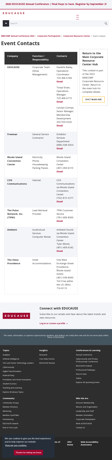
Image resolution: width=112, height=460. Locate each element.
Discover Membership (85, 403)
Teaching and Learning (12, 388)
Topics (6, 350)
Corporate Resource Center (76, 36)
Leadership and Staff (85, 411)
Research (43, 355)
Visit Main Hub (93, 99)
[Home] (14, 13)
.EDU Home (70, 444)
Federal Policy (8, 375)
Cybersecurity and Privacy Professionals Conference (87, 360)
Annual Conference (84, 355)
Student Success (10, 383)
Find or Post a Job (10, 427)
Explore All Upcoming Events (88, 382)
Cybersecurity (8, 367)
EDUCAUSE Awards (10, 423)
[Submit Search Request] (106, 23)
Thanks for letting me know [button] (28, 452)
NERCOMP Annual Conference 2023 (17, 36)
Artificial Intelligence (11, 359)
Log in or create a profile (52, 323)
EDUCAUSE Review (47, 363)
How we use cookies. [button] (16, 445)
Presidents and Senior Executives (17, 379)
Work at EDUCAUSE (84, 423)
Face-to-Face (81, 374)
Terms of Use (55, 444)
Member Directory (10, 407)
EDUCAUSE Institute (84, 366)
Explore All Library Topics (13, 392)
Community (8, 398)
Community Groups (11, 403)
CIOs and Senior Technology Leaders (18, 363)
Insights (43, 350)
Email (60, 82)
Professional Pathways (85, 370)
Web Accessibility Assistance (89, 444)
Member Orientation (84, 415)
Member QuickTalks (11, 415)
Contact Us (80, 427)
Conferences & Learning (88, 350)
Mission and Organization (87, 407)
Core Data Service (46, 359)
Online (78, 378)
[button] (78, 17)
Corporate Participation (49, 36)
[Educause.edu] (16, 316)
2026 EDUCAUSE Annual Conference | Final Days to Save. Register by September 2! (56, 4)
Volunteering (8, 419)
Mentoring (7, 411)
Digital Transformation (12, 371)
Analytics (6, 355)
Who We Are (82, 398)
